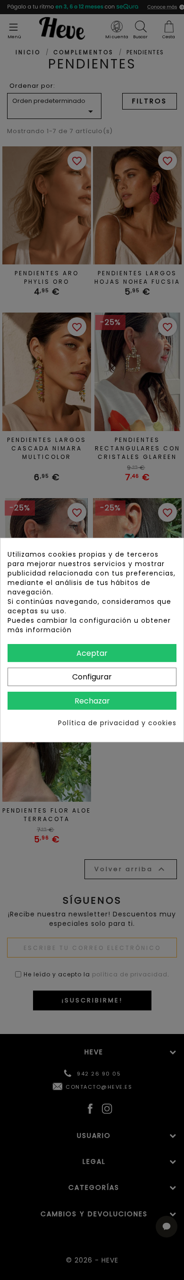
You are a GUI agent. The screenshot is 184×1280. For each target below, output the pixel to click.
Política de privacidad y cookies (117, 723)
